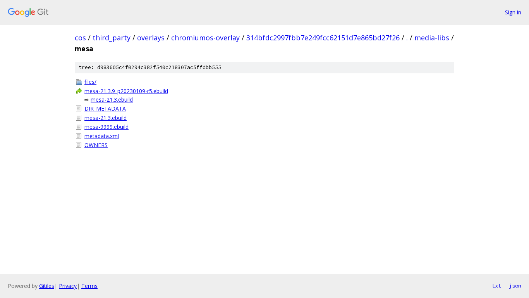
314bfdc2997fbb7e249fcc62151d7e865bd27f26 (323, 37)
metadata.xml (101, 136)
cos (80, 37)
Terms (89, 285)
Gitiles (46, 285)
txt (496, 285)
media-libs (431, 37)
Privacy (68, 285)
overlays (151, 37)
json (515, 285)
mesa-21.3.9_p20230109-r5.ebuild (126, 91)
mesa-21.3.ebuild (112, 99)
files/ (90, 81)
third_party (112, 37)
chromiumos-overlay (205, 37)
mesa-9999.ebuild (106, 126)
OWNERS (96, 145)
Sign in (513, 12)
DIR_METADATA (105, 108)
